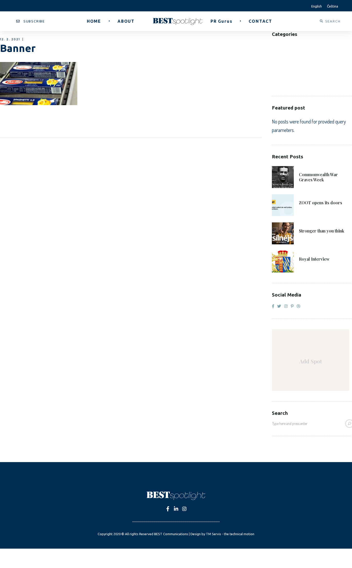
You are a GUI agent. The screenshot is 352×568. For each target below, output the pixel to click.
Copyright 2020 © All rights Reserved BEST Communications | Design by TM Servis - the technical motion (176, 534)
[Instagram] (184, 508)
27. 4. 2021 (309, 251)
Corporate (283, 60)
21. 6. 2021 (309, 167)
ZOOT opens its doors (320, 202)
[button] (31, 21)
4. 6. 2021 (308, 223)
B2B (275, 45)
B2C (275, 53)
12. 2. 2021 (10, 39)
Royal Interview (314, 259)
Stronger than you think (321, 231)
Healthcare (283, 68)
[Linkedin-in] (176, 508)
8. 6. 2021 (308, 195)
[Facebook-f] (167, 508)
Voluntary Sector (291, 83)
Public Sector (286, 76)
